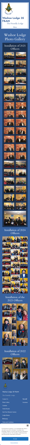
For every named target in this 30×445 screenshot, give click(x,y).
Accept (15, 439)
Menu (15, 27)
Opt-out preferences (14, 442)
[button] (27, 425)
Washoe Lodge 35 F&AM (13, 19)
